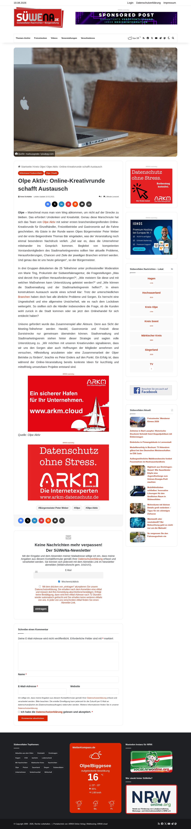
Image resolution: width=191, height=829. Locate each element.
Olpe (77, 508)
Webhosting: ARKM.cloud (97, 824)
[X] (54, 204)
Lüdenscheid (47, 758)
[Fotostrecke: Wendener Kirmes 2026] (137, 422)
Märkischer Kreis (37, 763)
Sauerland (36, 767)
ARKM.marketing (123, 10)
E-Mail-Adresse (28, 686)
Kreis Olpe (39, 166)
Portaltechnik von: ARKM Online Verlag (69, 824)
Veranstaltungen (69, 38)
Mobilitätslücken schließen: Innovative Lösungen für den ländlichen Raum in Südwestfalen (157, 493)
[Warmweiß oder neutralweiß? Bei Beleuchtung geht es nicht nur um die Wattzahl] (137, 522)
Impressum (169, 2)
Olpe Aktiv (49, 222)
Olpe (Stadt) (51, 173)
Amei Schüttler (26, 197)
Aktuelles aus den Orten (24, 753)
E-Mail (68, 570)
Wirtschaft (48, 772)
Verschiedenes (88, 38)
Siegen (46, 767)
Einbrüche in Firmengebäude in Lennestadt (150, 442)
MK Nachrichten (21, 763)
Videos (54, 38)
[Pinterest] (68, 204)
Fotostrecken (40, 38)
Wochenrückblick (70, 581)
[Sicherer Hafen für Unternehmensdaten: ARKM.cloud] (68, 403)
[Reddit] (75, 204)
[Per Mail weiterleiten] (82, 204)
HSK (26, 758)
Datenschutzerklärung (148, 2)
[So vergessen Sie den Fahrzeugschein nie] (137, 537)
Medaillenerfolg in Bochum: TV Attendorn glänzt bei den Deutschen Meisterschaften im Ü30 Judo (150, 450)
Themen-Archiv (23, 38)
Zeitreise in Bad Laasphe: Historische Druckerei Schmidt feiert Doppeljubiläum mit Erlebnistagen (151, 434)
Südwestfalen (58, 767)
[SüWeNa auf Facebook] (151, 394)
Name (22, 674)
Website (75, 686)
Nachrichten (52, 763)
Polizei (25, 767)
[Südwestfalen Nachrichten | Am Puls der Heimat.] (39, 17)
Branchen (24, 296)
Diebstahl (41, 753)
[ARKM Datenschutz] (68, 472)
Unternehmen (20, 772)
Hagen (17, 758)
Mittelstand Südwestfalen (31, 173)
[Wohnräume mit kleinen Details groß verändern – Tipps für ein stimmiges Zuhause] (137, 508)
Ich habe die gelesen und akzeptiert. (57, 712)
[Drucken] (89, 204)
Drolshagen (53, 753)
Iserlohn (35, 758)
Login (130, 2)
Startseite (26, 166)
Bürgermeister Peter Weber (54, 508)
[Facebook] (48, 204)
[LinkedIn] (61, 204)
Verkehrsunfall (35, 772)
